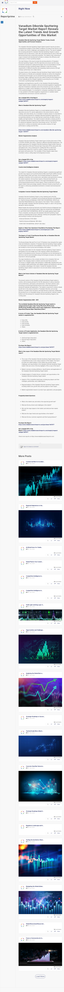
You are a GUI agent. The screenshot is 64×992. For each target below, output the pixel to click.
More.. (58, 498)
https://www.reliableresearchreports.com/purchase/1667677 (36, 347)
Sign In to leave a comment (30, 446)
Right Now (24, 8)
